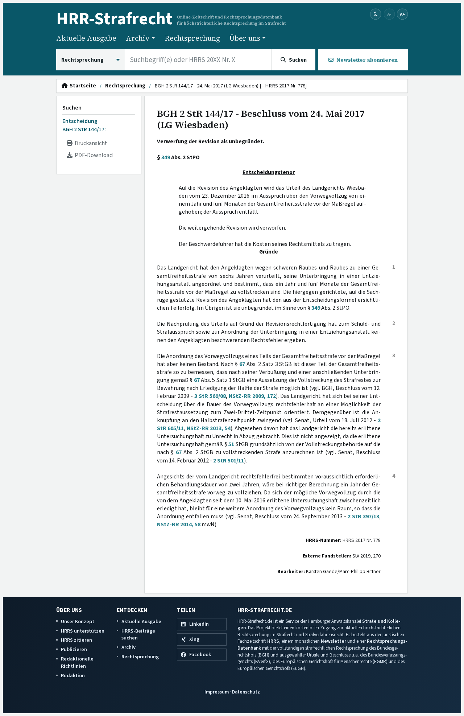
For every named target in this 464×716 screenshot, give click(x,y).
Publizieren (74, 649)
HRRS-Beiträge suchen (138, 634)
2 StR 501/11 (228, 461)
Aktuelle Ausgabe (86, 38)
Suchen (72, 108)
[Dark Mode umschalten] (375, 14)
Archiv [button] (138, 38)
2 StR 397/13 (363, 516)
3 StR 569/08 (210, 396)
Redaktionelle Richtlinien (77, 662)
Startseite (81, 86)
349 (165, 157)
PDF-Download (92, 155)
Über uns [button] (244, 38)
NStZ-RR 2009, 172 (252, 396)
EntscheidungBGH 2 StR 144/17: (84, 125)
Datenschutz (246, 691)
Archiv (128, 647)
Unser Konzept (77, 621)
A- (389, 14)
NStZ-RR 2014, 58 (178, 524)
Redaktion (73, 675)
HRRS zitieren (76, 640)
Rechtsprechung (192, 38)
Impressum (216, 691)
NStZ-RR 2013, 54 (209, 428)
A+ (402, 14)
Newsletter (333, 641)
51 (231, 444)
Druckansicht (89, 143)
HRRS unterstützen (82, 631)
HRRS (273, 641)
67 (242, 364)
